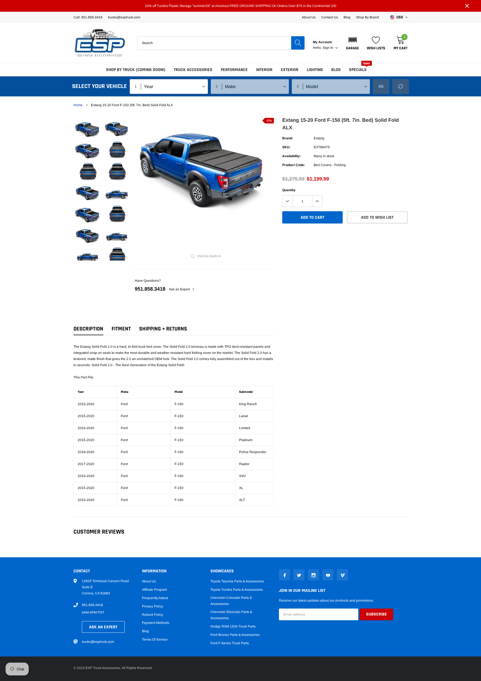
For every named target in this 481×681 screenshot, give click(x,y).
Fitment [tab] (121, 328)
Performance (234, 70)
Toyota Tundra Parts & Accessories (236, 590)
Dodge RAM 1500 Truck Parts (233, 626)
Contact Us (329, 17)
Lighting (315, 70)
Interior (264, 70)
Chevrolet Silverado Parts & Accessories (231, 615)
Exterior (289, 70)
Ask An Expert (103, 627)
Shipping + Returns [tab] (163, 328)
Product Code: (293, 165)
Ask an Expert (180, 289)
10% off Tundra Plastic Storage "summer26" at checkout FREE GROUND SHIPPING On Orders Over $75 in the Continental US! (240, 6)
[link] (88, 128)
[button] (352, 43)
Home (78, 105)
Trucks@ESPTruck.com (124, 17)
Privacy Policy (152, 606)
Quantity (289, 190)
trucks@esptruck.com (98, 642)
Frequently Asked (155, 598)
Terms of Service (155, 639)
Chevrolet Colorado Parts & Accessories (231, 601)
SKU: (286, 147)
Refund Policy (152, 615)
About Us (309, 17)
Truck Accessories (193, 70)
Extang (319, 138)
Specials (358, 70)
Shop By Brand (367, 17)
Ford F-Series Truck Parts (229, 643)
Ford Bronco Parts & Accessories (235, 635)
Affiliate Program (154, 590)
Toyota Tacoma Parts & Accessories (237, 581)
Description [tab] (88, 328)
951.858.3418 (150, 289)
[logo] (99, 43)
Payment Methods (155, 623)
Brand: (287, 138)
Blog (346, 17)
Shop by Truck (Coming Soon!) (135, 70)
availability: (291, 156)
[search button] (298, 43)
